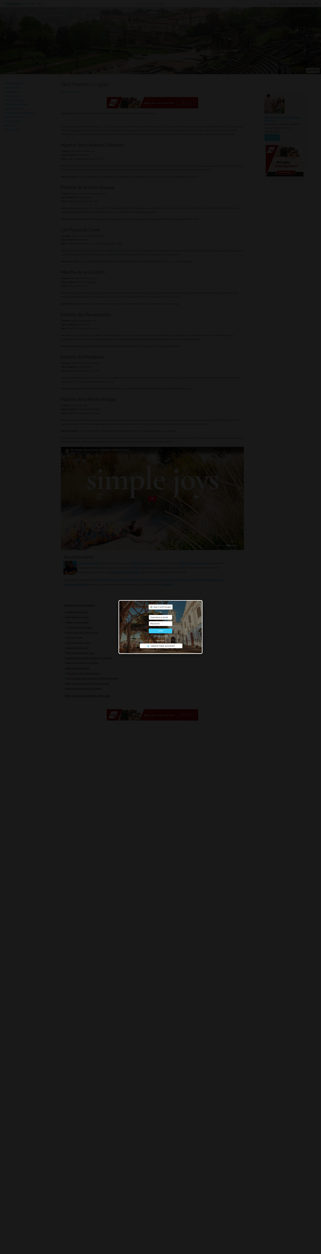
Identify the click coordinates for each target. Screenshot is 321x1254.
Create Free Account (163, 646)
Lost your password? (160, 636)
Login (160, 631)
